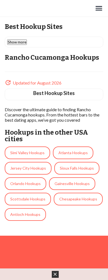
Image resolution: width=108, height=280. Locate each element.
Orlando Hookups (25, 183)
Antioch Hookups (25, 214)
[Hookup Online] (49, 8)
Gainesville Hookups (72, 183)
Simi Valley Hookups (27, 152)
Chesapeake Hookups (78, 199)
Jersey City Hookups (28, 168)
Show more (17, 42)
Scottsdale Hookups (27, 199)
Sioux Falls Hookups (77, 168)
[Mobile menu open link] (98, 8)
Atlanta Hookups (73, 152)
